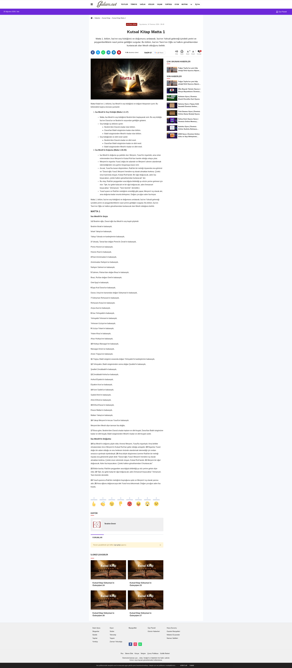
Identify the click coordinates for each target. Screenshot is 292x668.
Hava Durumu (172, 628)
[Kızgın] (129, 500)
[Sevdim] (111, 500)
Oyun (177, 4)
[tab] (97, 537)
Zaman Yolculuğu (116, 641)
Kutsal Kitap (106, 18)
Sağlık (142, 4)
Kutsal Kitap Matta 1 (119, 18)
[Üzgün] (156, 500)
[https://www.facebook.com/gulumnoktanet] (130, 644)
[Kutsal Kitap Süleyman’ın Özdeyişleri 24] (108, 569)
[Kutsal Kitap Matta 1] (127, 79)
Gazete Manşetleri (173, 631)
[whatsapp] (103, 52)
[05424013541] (140, 644)
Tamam (191, 665)
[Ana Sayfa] (92, 18)
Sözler (151, 4)
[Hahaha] (138, 500)
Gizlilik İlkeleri (165, 653)
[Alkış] (103, 500)
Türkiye (134, 4)
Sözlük (94, 635)
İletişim (143, 653)
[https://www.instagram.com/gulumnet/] (135, 644)
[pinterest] (119, 52)
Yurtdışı (168, 4)
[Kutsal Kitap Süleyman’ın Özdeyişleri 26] (108, 600)
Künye (137, 653)
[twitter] (98, 52)
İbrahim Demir (110, 524)
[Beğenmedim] (120, 500)
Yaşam (159, 4)
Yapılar (94, 638)
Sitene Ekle (129, 653)
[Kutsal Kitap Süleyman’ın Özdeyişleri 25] (145, 569)
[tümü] (191, 4)
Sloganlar (95, 631)
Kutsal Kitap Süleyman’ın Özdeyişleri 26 (103, 614)
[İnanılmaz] (147, 500)
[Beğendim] (94, 500)
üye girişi (117, 545)
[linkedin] (114, 52)
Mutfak (185, 4)
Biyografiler (133, 628)
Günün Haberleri (154, 631)
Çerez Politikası (153, 653)
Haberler (97, 18)
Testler (124, 4)
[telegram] (108, 52)
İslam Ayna (96, 628)
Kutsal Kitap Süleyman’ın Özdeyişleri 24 (103, 584)
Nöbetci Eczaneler (173, 635)
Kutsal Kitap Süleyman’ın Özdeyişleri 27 (140, 614)
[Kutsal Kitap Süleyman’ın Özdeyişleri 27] (145, 600)
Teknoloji (113, 635)
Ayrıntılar (183, 665)
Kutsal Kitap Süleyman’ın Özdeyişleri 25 (140, 584)
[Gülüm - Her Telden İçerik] (106, 4)
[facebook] (93, 52)
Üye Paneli (282, 12)
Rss (122, 653)
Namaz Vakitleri (172, 638)
